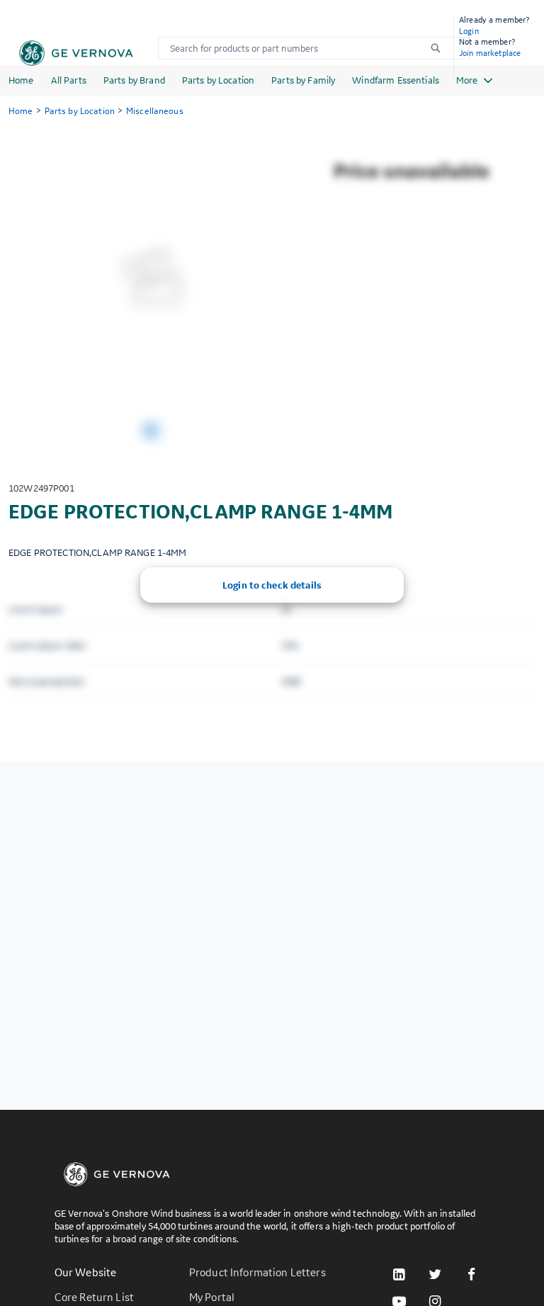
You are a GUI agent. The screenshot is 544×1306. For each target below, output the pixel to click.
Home (21, 80)
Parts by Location (218, 80)
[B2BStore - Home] (76, 53)
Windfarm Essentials (395, 80)
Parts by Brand (134, 80)
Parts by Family (303, 80)
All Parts (68, 80)
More (466, 80)
